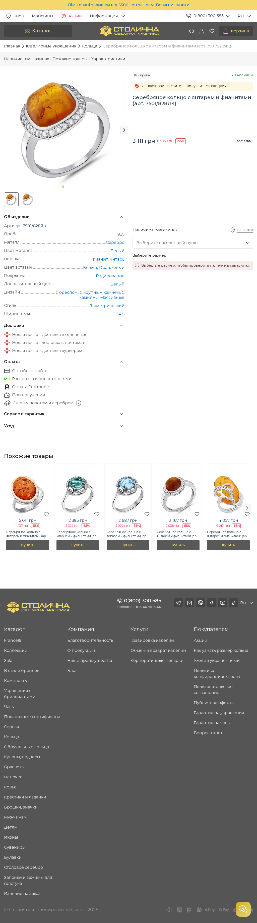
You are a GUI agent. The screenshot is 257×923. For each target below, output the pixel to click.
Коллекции (15, 651)
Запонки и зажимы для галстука (28, 881)
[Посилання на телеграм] (178, 602)
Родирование (110, 276)
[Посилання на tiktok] (233, 602)
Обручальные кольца (26, 747)
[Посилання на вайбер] (200, 602)
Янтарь (116, 259)
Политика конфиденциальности (217, 674)
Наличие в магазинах (26, 59)
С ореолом (66, 293)
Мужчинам (15, 817)
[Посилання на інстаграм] (189, 602)
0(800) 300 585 (209, 16)
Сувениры (15, 847)
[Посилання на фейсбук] (211, 602)
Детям (11, 827)
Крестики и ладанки (25, 797)
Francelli (12, 641)
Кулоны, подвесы (22, 757)
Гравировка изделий (152, 641)
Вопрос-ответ (208, 733)
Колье (10, 787)
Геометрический (106, 306)
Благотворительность (90, 641)
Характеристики (108, 59)
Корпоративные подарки (157, 661)
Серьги (11, 727)
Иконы (11, 837)
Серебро (115, 243)
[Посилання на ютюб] (222, 602)
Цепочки (13, 777)
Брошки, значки (21, 807)
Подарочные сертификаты (32, 717)
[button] (202, 31)
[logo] (129, 31)
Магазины (42, 16)
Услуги (140, 629)
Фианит (100, 259)
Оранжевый (111, 268)
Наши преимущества (89, 661)
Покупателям (211, 629)
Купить (27, 545)
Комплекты (16, 681)
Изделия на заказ (22, 894)
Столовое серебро (23, 868)
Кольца (11, 737)
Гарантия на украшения (219, 713)
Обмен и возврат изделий (158, 651)
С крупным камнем (100, 293)
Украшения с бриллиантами (19, 694)
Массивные (112, 298)
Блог (72, 671)
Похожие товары (70, 59)
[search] (192, 31)
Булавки (13, 857)
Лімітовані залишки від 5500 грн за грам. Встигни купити (128, 5)
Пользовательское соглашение (213, 690)
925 (120, 234)
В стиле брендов (21, 671)
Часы (9, 707)
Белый (117, 251)
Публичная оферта (214, 703)
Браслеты (14, 767)
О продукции (81, 651)
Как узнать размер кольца (221, 651)
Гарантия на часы (212, 723)
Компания (80, 629)
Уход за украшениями (217, 661)
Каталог (41, 31)
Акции (75, 16)
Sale (8, 661)
